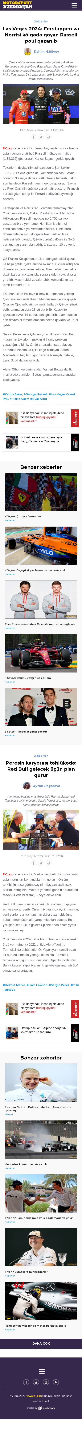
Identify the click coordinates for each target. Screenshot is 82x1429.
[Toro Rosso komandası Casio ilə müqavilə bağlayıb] (41, 599)
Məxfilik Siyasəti (41, 1401)
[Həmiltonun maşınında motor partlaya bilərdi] (41, 1301)
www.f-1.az (34, 1395)
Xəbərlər (41, 21)
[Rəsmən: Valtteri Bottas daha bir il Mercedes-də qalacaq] (41, 1082)
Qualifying (39, 399)
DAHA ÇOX (41, 1343)
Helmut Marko (15, 985)
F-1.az (7, 148)
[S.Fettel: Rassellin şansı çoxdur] (41, 707)
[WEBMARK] (41, 1408)
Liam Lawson (38, 985)
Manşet (9, 1114)
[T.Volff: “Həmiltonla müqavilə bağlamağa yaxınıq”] (41, 1193)
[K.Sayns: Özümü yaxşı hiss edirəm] (41, 653)
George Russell (36, 394)
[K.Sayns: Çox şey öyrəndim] (41, 492)
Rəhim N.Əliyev (46, 52)
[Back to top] (71, 1418)
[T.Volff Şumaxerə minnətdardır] (41, 1247)
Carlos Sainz (13, 394)
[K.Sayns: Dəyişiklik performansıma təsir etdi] (41, 546)
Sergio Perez (60, 985)
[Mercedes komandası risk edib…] (41, 1139)
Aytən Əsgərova (46, 786)
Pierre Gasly (20, 399)
